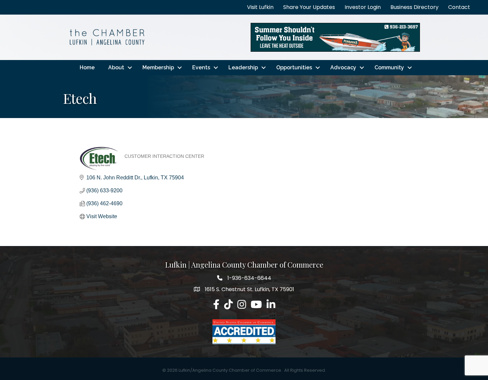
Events (201, 67)
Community (389, 67)
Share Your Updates (309, 7)
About (116, 67)
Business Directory (414, 7)
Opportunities (294, 67)
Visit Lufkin (260, 7)
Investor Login (363, 7)
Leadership (243, 67)
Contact (459, 7)
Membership (158, 67)
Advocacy (343, 67)
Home (87, 67)
